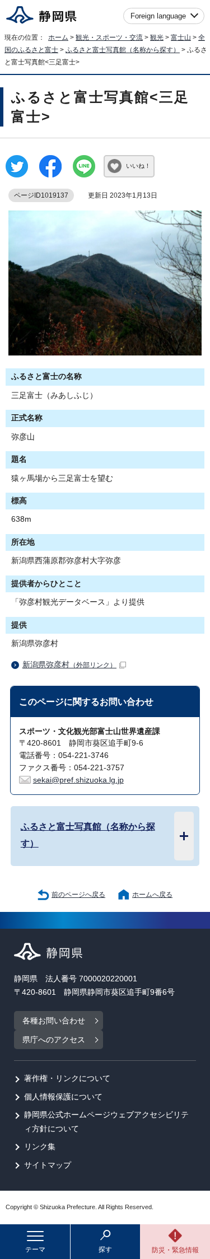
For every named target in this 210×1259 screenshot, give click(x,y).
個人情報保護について (63, 1097)
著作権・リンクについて (67, 1078)
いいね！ (138, 165)
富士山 (181, 37)
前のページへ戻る (78, 894)
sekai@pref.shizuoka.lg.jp (78, 780)
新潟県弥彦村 (69, 665)
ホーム (58, 37)
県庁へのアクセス (53, 1040)
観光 (157, 37)
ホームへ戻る (152, 894)
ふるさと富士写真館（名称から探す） (123, 50)
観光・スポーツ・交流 (109, 37)
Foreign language (158, 16)
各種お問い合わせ (53, 1021)
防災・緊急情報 (175, 1250)
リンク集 (39, 1147)
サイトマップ (47, 1165)
